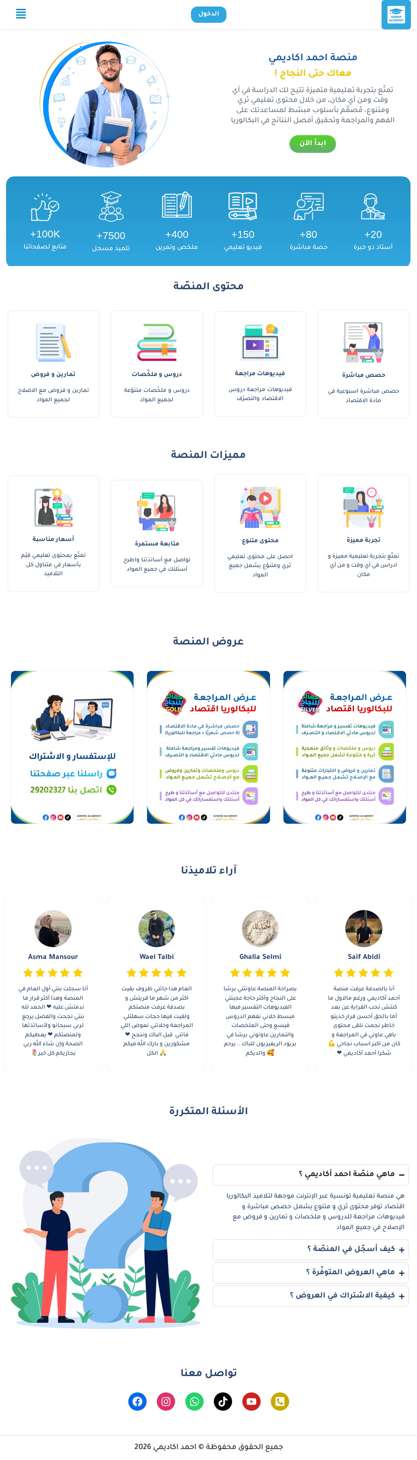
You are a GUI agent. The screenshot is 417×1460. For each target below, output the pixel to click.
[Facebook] (137, 1401)
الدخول (208, 14)
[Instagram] (166, 1401)
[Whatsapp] (194, 1401)
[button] (20, 14)
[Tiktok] (223, 1401)
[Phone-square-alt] (280, 1401)
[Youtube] (251, 1401)
